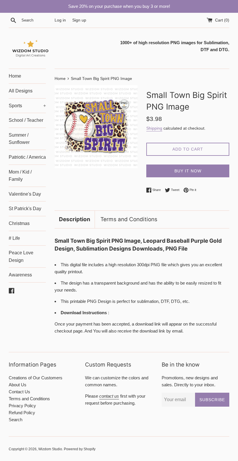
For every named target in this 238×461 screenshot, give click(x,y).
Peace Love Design (21, 256)
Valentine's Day (25, 194)
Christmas (19, 223)
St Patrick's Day (25, 208)
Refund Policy (22, 412)
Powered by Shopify (79, 449)
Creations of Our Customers (35, 377)
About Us (17, 384)
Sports (27, 105)
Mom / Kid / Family (20, 175)
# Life (14, 238)
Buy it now (187, 171)
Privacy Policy (22, 405)
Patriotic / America (27, 157)
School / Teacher (26, 120)
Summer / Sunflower (19, 139)
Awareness (20, 274)
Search (15, 419)
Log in (60, 20)
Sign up (79, 20)
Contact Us (19, 391)
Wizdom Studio (50, 449)
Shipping (154, 128)
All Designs (21, 90)
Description (74, 219)
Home (15, 76)
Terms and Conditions (128, 219)
